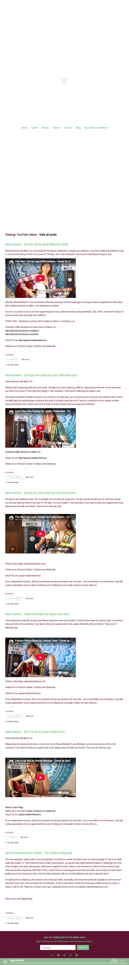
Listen (34, 127)
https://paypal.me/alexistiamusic (33, 340)
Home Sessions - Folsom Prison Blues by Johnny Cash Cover (37, 614)
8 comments (13, 360)
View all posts (48, 234)
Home (24, 127)
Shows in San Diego (14, 807)
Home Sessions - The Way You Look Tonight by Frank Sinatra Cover (40, 493)
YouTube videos (13, 364)
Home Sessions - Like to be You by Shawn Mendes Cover (35, 732)
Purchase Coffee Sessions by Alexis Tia (22, 451)
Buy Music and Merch (96, 127)
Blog (78, 127)
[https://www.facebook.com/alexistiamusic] (71, 955)
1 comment (12, 837)
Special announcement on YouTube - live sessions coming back (38, 853)
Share (26, 360)
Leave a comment (15, 477)
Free (114, 960)
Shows (45, 127)
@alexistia (50, 810)
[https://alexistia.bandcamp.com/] (52, 955)
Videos (56, 127)
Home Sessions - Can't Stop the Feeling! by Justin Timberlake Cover (41, 375)
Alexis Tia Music (34, 810)
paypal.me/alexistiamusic (30, 814)
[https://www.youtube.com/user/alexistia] (58, 955)
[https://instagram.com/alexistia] (64, 955)
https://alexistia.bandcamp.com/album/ (22, 330)
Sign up (82, 947)
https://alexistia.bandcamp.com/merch (22, 334)
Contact (68, 127)
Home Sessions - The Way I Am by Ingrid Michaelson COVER (36, 244)
